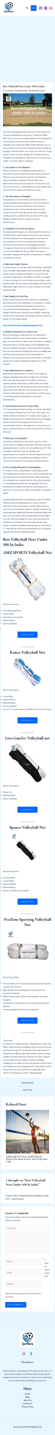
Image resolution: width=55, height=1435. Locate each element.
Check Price (27, 635)
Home (27, 1394)
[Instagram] (45, 8)
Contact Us (27, 1403)
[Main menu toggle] (33, 8)
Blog (27, 1397)
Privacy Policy (27, 1406)
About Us (28, 1400)
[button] (27, 8)
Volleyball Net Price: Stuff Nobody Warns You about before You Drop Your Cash (27, 1159)
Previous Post (27, 1082)
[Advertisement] (27, 45)
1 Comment (8, 90)
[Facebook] (40, 8)
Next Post (27, 1090)
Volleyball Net (21, 90)
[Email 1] (50, 8)
